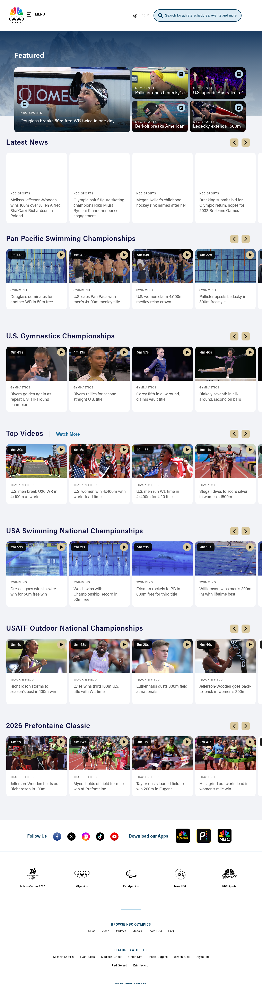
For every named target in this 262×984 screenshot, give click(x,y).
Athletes (120, 931)
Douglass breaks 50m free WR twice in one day (67, 121)
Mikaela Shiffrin (63, 957)
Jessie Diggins (158, 957)
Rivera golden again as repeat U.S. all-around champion (30, 399)
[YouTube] (114, 836)
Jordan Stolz (182, 957)
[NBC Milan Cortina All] (16, 15)
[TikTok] (100, 836)
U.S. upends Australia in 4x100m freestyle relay (218, 93)
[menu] (36, 15)
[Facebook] (57, 836)
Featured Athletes (131, 950)
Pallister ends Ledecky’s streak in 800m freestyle (160, 93)
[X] (71, 836)
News (92, 931)
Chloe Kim (135, 957)
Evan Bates (87, 957)
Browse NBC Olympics (131, 924)
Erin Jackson (141, 965)
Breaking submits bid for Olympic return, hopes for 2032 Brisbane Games (221, 205)
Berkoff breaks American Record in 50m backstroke (160, 126)
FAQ (171, 931)
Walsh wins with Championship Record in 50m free (95, 594)
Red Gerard (119, 965)
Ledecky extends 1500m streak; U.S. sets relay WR (218, 126)
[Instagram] (86, 836)
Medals (137, 931)
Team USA (155, 931)
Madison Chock (111, 957)
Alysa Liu (202, 957)
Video (106, 931)
